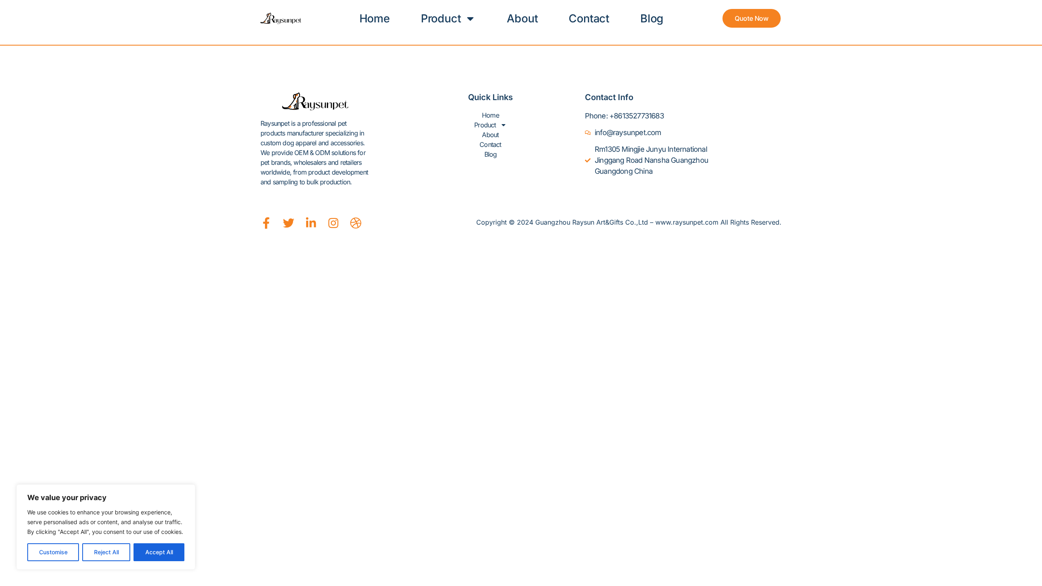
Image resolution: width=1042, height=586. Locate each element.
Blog (651, 18)
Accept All (159, 552)
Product (441, 18)
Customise (53, 552)
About (522, 18)
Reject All (106, 552)
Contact (589, 18)
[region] (105, 527)
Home (374, 18)
